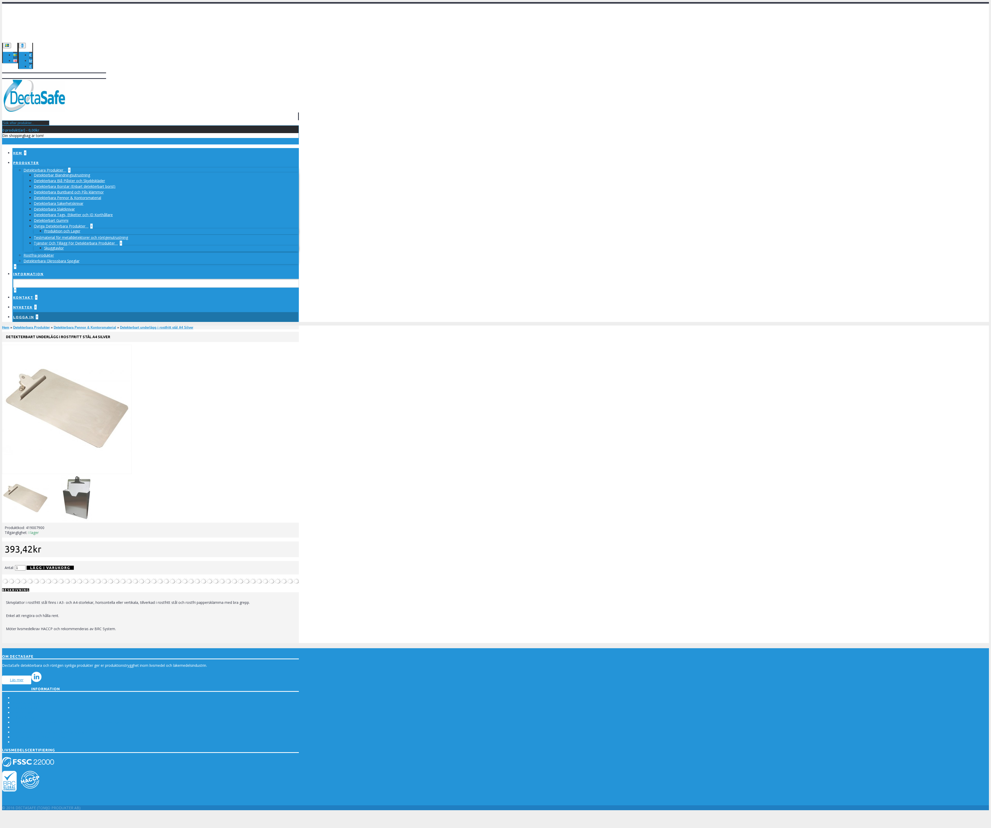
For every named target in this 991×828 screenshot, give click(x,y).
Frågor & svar (23, 717)
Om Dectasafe (24, 712)
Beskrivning (15, 590)
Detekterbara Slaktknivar (54, 209)
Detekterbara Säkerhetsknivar (58, 203)
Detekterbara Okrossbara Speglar (51, 260)
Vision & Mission (26, 702)
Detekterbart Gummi (51, 220)
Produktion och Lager (62, 231)
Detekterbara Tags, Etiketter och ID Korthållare (73, 214)
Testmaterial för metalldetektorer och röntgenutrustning (81, 237)
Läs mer (16, 679)
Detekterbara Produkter (43, 170)
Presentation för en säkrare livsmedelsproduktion (53, 732)
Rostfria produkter (38, 255)
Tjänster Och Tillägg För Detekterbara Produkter (75, 243)
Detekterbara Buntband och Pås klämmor (69, 192)
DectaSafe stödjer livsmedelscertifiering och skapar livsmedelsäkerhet (70, 722)
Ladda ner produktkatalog (33, 742)
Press (17, 697)
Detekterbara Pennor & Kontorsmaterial (67, 197)
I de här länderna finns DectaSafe (40, 737)
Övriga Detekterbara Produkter (60, 226)
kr (30, 60)
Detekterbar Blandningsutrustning (62, 175)
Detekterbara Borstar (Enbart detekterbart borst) (74, 186)
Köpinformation (25, 707)
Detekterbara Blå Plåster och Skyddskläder (69, 180)
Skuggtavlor (54, 248)
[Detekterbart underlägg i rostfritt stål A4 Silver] (67, 472)
